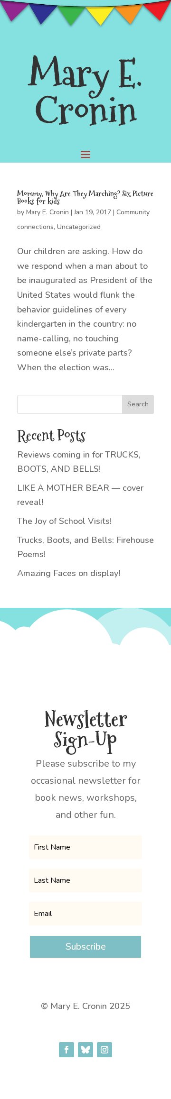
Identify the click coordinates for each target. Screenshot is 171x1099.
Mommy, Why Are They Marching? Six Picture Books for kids (85, 197)
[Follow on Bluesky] (85, 1049)
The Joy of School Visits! (64, 521)
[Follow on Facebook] (66, 1049)
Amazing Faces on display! (68, 573)
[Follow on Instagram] (104, 1049)
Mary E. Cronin (47, 212)
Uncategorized (79, 226)
